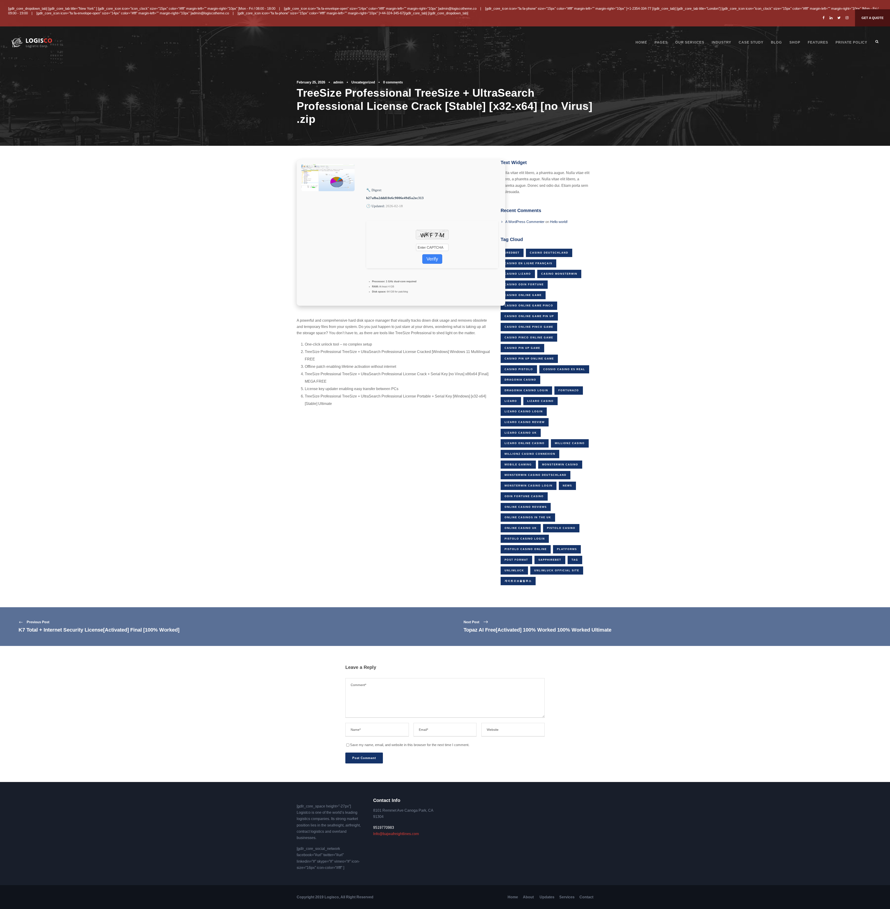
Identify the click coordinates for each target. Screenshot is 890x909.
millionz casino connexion (530, 453)
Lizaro (511, 401)
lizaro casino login (524, 411)
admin (338, 82)
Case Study (751, 42)
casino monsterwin (559, 273)
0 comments (393, 82)
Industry (721, 42)
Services (567, 897)
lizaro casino (540, 401)
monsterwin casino (560, 464)
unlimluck (514, 570)
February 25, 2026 (311, 82)
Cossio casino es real (564, 369)
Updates (547, 897)
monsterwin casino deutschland (535, 475)
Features (818, 42)
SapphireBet (549, 559)
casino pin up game (522, 347)
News (567, 485)
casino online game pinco (529, 305)
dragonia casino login (526, 390)
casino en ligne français (528, 263)
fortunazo (568, 390)
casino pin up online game (529, 358)
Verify (432, 258)
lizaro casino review (525, 422)
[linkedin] (831, 18)
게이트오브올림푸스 (518, 580)
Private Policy (851, 42)
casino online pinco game (529, 326)
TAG (575, 559)
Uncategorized (363, 82)
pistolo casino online (526, 549)
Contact (586, 897)
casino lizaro (518, 273)
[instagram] (847, 18)
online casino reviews (526, 506)
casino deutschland (549, 252)
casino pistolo (519, 369)
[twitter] (839, 18)
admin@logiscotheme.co (458, 8)
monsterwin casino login (529, 485)
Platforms (567, 549)
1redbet (512, 252)
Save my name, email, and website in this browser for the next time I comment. (409, 745)
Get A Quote (872, 18)
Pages (661, 42)
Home (641, 42)
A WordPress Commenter (524, 222)
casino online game (523, 295)
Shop (794, 42)
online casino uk (521, 528)
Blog (776, 42)
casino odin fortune (524, 284)
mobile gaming (518, 464)
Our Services (689, 42)
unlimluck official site (556, 570)
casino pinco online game (529, 337)
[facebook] (824, 18)
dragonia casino (520, 379)
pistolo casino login (525, 538)
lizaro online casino (525, 443)
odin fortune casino (524, 496)
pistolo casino (561, 528)
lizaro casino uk (521, 432)
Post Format (516, 559)
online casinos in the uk (528, 517)
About (529, 897)
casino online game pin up (529, 316)
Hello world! (559, 222)
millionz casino (570, 443)
